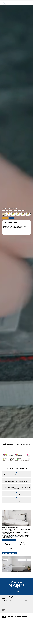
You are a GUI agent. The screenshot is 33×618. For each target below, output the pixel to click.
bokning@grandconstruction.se (27, 0)
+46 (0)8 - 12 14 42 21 (8, 230)
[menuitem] (9, 3)
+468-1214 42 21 (20, 0)
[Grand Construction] (4, 3)
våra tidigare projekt (13, 536)
